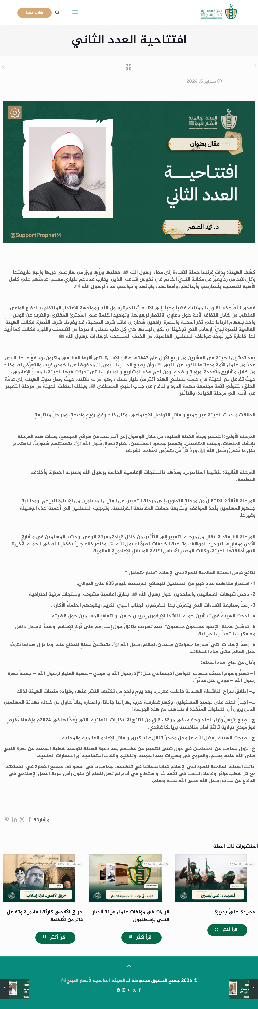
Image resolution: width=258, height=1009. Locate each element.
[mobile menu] (75, 12)
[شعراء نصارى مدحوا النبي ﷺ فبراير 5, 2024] (253, 989)
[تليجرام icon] (118, 990)
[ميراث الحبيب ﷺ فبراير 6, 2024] (4, 989)
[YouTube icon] (129, 990)
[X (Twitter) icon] (134, 990)
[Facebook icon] (140, 990)
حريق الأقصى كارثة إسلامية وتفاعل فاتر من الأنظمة (45, 916)
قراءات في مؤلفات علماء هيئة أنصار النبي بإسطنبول (131, 916)
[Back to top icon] (129, 967)
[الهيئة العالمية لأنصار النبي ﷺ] (219, 12)
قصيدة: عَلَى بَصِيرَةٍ (235, 912)
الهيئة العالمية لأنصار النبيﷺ (93, 980)
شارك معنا (34, 13)
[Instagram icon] (124, 990)
